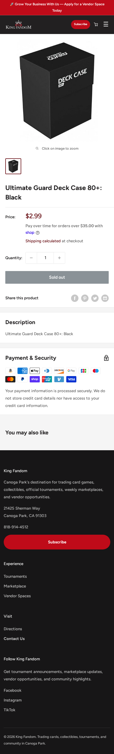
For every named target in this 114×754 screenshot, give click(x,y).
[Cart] (95, 24)
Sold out (57, 277)
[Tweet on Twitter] (95, 298)
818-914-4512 (16, 527)
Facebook (12, 690)
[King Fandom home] (18, 24)
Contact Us (14, 638)
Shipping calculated (43, 241)
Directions (13, 629)
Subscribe (80, 24)
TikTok (9, 710)
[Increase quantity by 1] (59, 257)
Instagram (13, 700)
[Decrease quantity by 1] (31, 257)
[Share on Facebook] (74, 298)
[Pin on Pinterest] (85, 298)
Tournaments (15, 576)
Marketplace (15, 586)
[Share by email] (105, 298)
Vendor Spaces (17, 596)
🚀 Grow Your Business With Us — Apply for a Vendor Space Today (57, 7)
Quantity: (13, 257)
